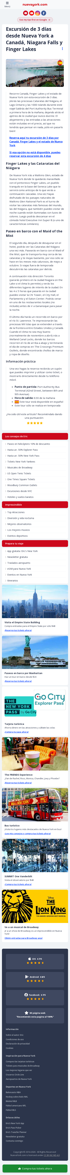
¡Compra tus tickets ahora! (18, 884)
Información (12, 1029)
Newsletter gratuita (17, 556)
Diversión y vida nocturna (20, 518)
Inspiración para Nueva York (20, 1055)
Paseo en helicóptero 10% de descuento (28, 443)
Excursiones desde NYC (19, 491)
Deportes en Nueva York (18, 1086)
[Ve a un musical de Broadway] (35, 906)
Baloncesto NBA (13, 1092)
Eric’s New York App (15, 1123)
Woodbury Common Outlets (22, 485)
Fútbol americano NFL (16, 1105)
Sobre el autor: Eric (14, 1035)
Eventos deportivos (17, 535)
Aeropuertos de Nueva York (19, 1079)
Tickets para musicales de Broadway (23, 1065)
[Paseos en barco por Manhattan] (35, 652)
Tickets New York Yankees (21, 461)
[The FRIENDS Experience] (35, 754)
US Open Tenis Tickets (19, 473)
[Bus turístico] (35, 804)
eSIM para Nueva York (19, 568)
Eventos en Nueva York (19, 574)
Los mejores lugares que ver (19, 1070)
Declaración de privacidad (18, 1043)
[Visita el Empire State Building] (35, 601)
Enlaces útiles (13, 1117)
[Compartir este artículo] (61, 48)
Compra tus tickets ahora (37, 1168)
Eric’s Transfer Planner (16, 1132)
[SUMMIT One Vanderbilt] (35, 855)
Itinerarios (12, 580)
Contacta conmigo (14, 1140)
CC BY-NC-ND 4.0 (52, 1155)
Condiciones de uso (15, 1039)
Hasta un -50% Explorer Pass (22, 449)
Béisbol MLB (11, 1101)
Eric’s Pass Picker (13, 1127)
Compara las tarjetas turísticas (20, 1061)
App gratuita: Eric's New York (22, 551)
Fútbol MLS (11, 1110)
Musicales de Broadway (19, 467)
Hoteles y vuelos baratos (20, 497)
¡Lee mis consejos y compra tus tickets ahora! (28, 833)
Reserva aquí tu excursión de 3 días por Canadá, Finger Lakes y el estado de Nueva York (36, 141)
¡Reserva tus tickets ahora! (18, 630)
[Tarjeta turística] (35, 703)
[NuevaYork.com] (35, 4)
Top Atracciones (16, 512)
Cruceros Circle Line (15, 1074)
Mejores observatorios (19, 524)
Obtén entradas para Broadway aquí (23, 938)
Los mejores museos (18, 529)
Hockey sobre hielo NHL (17, 1096)
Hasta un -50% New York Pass (23, 455)
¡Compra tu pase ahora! (17, 731)
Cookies (9, 1048)
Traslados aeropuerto (18, 562)
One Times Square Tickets (21, 479)
